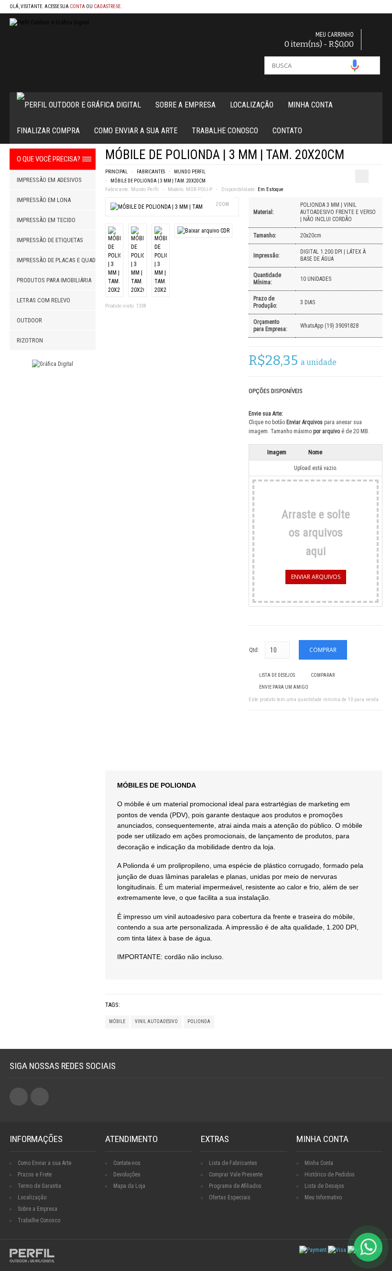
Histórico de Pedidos (330, 1174)
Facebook (19, 1097)
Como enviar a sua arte (135, 130)
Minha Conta (310, 104)
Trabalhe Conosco (225, 130)
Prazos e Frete (35, 1174)
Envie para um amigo (283, 687)
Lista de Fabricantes (233, 1163)
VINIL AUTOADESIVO (156, 1021)
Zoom (222, 204)
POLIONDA (198, 1021)
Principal (116, 171)
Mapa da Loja (129, 1186)
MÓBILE (117, 1021)
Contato (287, 130)
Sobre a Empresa (185, 104)
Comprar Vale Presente (235, 1174)
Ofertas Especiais (229, 1197)
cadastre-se (107, 6)
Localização (251, 104)
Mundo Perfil (190, 171)
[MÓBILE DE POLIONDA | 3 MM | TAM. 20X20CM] (169, 206)
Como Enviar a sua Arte (44, 1163)
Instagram (40, 1097)
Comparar (323, 675)
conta (77, 6)
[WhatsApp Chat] (368, 1247)
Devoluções (127, 1174)
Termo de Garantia (39, 1186)
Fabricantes (151, 171)
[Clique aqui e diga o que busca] (355, 65)
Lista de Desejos (277, 675)
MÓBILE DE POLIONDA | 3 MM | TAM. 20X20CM (158, 180)
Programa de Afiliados (235, 1186)
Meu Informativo (323, 1197)
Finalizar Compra (48, 130)
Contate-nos (127, 1163)
